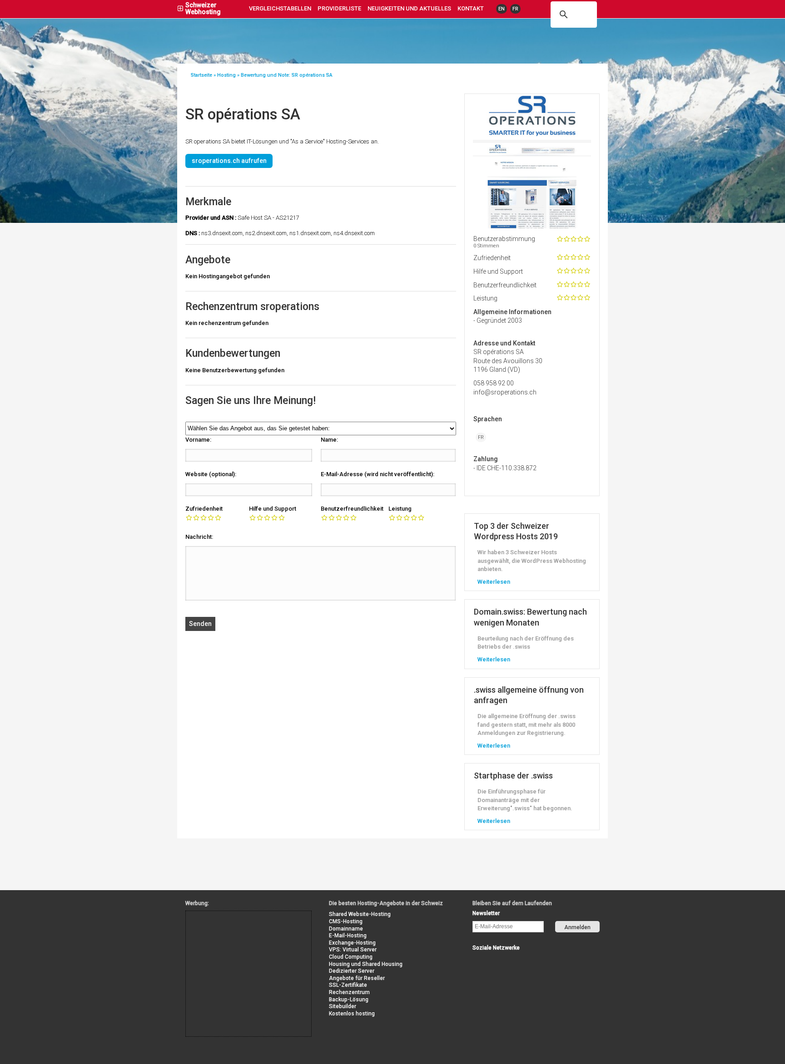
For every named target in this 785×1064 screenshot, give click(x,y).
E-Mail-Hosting (348, 935)
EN (501, 9)
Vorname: (198, 439)
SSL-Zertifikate (348, 985)
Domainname (346, 929)
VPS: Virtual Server (353, 949)
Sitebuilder (342, 1006)
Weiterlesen (493, 581)
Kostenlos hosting (352, 1013)
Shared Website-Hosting (360, 914)
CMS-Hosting (346, 921)
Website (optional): (210, 474)
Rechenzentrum (349, 992)
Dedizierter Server (351, 971)
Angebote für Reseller (357, 978)
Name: (329, 439)
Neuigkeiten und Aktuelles (409, 8)
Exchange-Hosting (352, 943)
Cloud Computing (351, 957)
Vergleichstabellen (280, 8)
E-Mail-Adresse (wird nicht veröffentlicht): (377, 474)
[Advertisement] (227, 931)
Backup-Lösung (348, 999)
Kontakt (470, 8)
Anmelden (577, 927)
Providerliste (339, 8)
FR (515, 9)
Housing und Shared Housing (365, 964)
